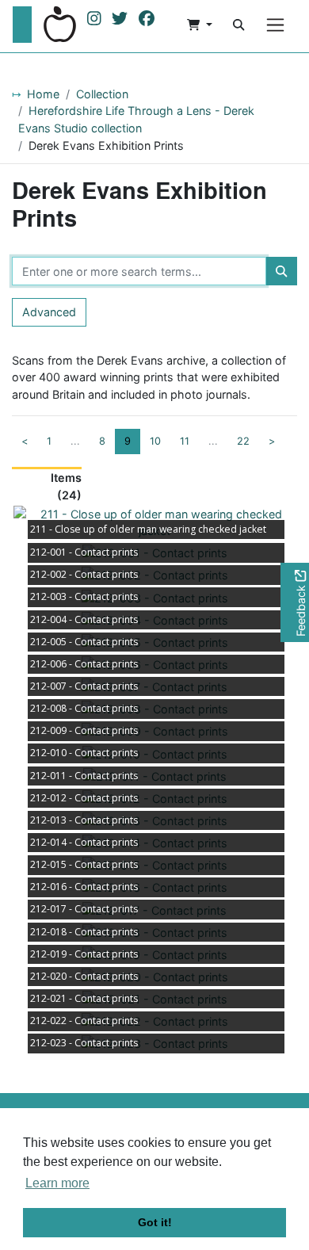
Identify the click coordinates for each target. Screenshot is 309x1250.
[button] (200, 24)
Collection (102, 94)
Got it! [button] (155, 1222)
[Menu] (275, 25)
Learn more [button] (57, 1183)
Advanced (49, 312)
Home (43, 94)
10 (155, 441)
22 (243, 441)
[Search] (238, 24)
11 (184, 441)
